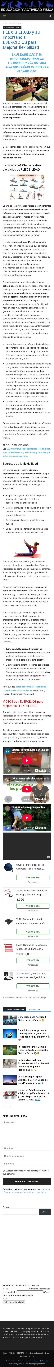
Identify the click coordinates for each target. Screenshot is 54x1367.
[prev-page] (4, 1106)
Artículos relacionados (14, 1010)
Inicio (5, 23)
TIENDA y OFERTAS (16, 1353)
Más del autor (34, 1010)
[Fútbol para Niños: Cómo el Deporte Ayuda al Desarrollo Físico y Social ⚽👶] (10, 1050)
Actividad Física (15, 23)
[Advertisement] (27, 1248)
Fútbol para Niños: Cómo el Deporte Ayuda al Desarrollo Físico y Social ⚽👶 (33, 1050)
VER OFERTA (33, 877)
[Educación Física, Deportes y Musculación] (27, 6)
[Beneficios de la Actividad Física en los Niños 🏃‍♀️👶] (10, 1020)
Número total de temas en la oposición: (21, 1285)
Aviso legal (35, 1361)
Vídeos (18, 27)
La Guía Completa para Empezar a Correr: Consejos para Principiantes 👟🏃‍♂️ (33, 1079)
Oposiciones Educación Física (37, 1353)
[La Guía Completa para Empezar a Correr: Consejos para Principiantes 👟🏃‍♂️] (10, 1080)
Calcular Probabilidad (14, 1302)
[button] (4, 16)
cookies (21, 1363)
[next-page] (9, 1106)
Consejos (23, 1356)
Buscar (6, 1207)
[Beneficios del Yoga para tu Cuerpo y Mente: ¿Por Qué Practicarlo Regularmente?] (10, 1033)
